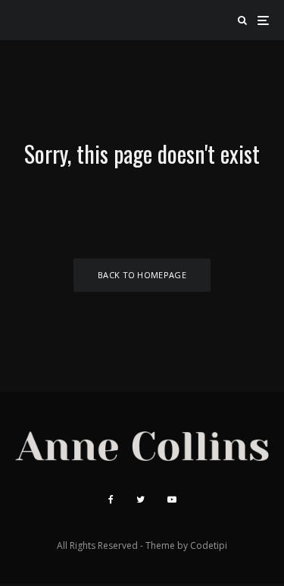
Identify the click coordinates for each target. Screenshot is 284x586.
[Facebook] (111, 499)
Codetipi (208, 545)
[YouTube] (172, 499)
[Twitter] (140, 499)
